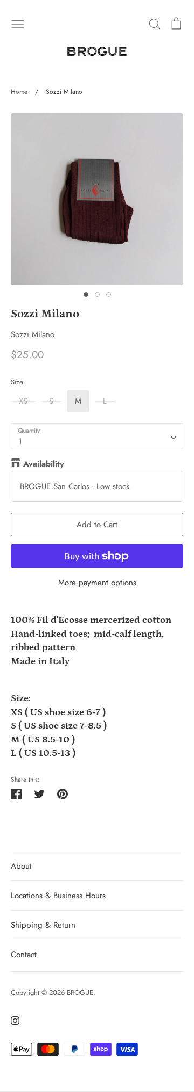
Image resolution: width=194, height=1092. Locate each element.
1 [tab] (86, 294)
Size (17, 382)
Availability (43, 464)
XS (23, 401)
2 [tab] (97, 294)
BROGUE (80, 992)
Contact (24, 954)
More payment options (97, 582)
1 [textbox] (20, 441)
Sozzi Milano (32, 334)
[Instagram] (11, 1020)
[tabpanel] (97, 199)
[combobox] (97, 436)
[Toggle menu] (18, 23)
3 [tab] (108, 294)
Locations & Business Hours (58, 895)
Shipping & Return (43, 925)
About (21, 866)
